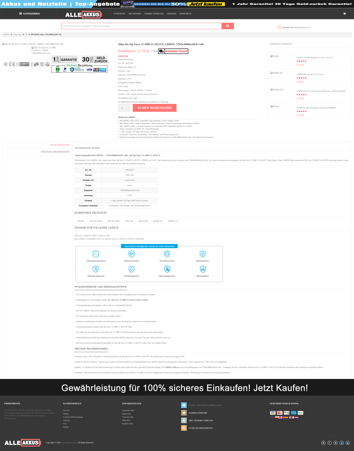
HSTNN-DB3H (114, 221)
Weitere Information (55, 151)
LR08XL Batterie (157, 362)
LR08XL (81, 221)
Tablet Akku (126, 420)
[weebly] (342, 443)
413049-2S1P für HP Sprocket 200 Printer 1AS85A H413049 (321, 91)
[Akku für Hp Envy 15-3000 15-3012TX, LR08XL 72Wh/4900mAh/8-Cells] (44, 50)
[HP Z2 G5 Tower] (277, 73)
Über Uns (66, 410)
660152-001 (143, 221)
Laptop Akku (17, 34)
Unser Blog (185, 14)
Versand (171, 14)
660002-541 (158, 221)
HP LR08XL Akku (87, 311)
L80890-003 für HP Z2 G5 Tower (310, 74)
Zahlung (66, 414)
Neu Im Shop (135, 14)
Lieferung (66, 420)
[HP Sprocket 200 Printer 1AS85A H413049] (277, 90)
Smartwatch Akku (128, 410)
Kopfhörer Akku (127, 424)
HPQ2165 (129, 63)
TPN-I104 (129, 221)
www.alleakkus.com (69, 443)
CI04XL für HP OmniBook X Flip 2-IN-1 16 (315, 58)
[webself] (348, 443)
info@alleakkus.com (296, 27)
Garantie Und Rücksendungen (73, 417)
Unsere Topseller (154, 14)
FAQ (65, 424)
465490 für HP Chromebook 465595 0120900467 (316, 108)
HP (26, 34)
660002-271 (173, 221)
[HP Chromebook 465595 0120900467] (275, 106)
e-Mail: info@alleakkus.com (205, 405)
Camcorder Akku (127, 417)
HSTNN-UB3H (96, 221)
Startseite (119, 14)
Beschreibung (60, 145)
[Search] (228, 26)
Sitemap (65, 427)
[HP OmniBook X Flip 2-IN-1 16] (275, 56)
